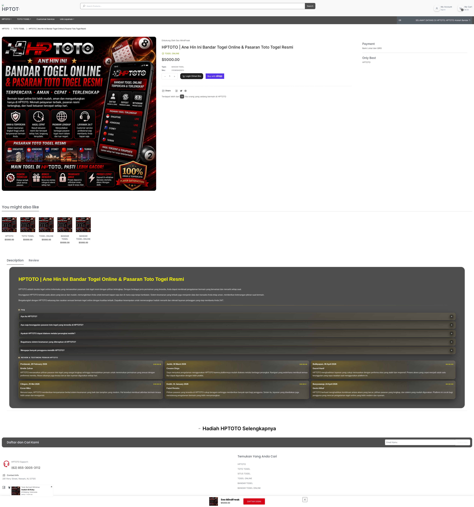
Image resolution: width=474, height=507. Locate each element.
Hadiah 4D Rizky (27, 490)
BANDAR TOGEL (245, 483)
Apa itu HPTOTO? (29, 316)
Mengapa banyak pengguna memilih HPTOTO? (43, 350)
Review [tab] (34, 260)
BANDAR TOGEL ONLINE (249, 488)
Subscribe (462, 442)
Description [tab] (15, 260)
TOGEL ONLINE (46, 236)
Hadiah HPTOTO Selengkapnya (238, 428)
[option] (9, 232)
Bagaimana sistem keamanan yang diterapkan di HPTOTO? (48, 342)
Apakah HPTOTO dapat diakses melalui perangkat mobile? (48, 333)
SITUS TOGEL (244, 473)
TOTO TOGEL (19, 29)
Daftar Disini (254, 501)
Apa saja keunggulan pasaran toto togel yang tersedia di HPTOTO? (52, 325)
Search (310, 6)
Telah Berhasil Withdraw (30, 487)
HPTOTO (5, 29)
